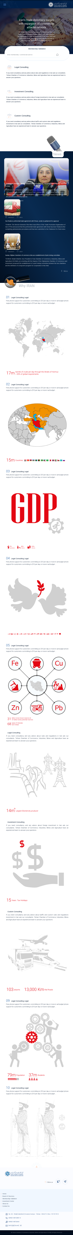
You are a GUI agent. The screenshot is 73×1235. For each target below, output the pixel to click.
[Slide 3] (37, 41)
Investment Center (8, 1204)
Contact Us (6, 1209)
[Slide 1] (35, 41)
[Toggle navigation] (5, 4)
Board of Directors (8, 1199)
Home (4, 1197)
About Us (5, 1207)
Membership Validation (9, 1202)
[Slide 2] (36, 41)
